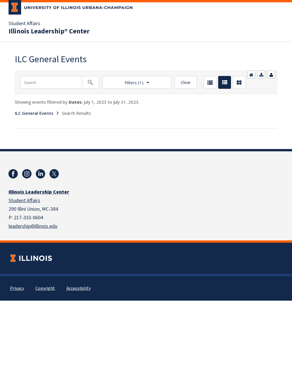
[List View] (210, 82)
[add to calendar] (261, 75)
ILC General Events (34, 113)
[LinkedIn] (40, 174)
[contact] (271, 75)
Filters (122, 80)
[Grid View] (239, 82)
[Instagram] (27, 174)
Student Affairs (24, 23)
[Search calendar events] (90, 82)
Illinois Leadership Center (39, 192)
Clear (186, 82)
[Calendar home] (251, 75)
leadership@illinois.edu (33, 226)
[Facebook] (13, 174)
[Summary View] (224, 82)
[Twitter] (54, 174)
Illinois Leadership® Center (49, 31)
